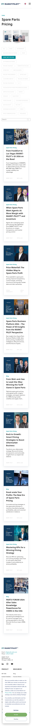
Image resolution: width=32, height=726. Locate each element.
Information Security (9, 109)
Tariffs (21, 92)
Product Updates (6, 676)
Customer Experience (22, 100)
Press (21, 109)
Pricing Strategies (8, 83)
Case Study (16, 96)
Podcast (5, 96)
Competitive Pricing (23, 66)
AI (18, 83)
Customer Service (8, 79)
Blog (11, 48)
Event (23, 53)
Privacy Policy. (8, 692)
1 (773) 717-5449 (9, 654)
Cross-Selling (7, 100)
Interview (6, 70)
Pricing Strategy (8, 66)
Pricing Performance (9, 74)
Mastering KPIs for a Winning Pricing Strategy (15, 550)
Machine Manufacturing (10, 53)
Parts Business (17, 70)
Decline (16, 719)
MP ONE (4, 673)
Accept (16, 714)
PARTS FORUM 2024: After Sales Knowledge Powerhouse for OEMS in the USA (15, 605)
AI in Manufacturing (9, 61)
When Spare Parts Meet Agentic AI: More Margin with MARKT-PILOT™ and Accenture (15, 213)
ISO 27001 (18, 104)
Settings (16, 710)
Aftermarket (20, 48)
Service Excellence (8, 92)
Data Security (7, 104)
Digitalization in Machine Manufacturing (15, 87)
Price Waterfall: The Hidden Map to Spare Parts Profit (15, 270)
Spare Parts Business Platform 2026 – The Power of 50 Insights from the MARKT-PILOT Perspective (16, 327)
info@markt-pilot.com (11, 652)
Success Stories (17, 676)
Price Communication (9, 113)
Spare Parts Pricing (8, 57)
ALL (4, 48)
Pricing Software (23, 79)
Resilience (23, 113)
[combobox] (16, 119)
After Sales (23, 74)
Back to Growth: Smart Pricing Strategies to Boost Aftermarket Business (15, 440)
